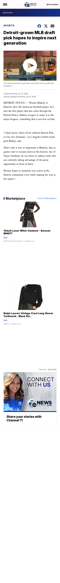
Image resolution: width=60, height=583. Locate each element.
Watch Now (51, 4)
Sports (8, 25)
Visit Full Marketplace (47, 198)
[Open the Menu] (5, 4)
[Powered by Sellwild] (52, 370)
